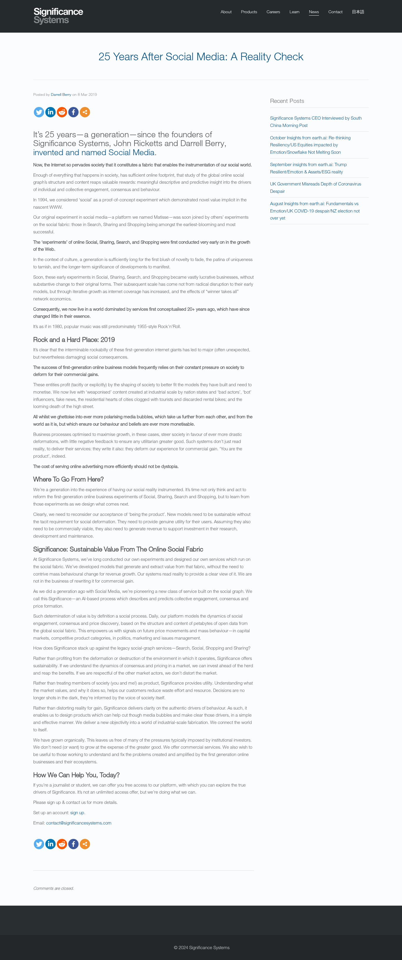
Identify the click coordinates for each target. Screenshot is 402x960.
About (226, 11)
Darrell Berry (61, 94)
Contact (335, 11)
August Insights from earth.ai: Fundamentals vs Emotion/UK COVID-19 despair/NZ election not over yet (315, 211)
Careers (273, 11)
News (314, 11)
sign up (77, 812)
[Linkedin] (50, 112)
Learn (295, 11)
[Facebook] (73, 112)
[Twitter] (39, 112)
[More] (85, 112)
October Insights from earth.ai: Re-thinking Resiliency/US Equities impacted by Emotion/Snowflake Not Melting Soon (310, 145)
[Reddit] (62, 112)
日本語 (358, 11)
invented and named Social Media (94, 152)
